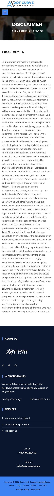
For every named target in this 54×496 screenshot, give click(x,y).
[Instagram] (15, 365)
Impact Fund (11, 430)
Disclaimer (24, 31)
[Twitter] (9, 365)
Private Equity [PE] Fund (17, 424)
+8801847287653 (27, 452)
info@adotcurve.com (28, 465)
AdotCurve (45, 482)
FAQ (18, 486)
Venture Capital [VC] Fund (17, 418)
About (11, 486)
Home (13, 31)
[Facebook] (2, 365)
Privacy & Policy (22, 489)
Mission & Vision (29, 486)
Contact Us (35, 489)
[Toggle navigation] (5, 12)
